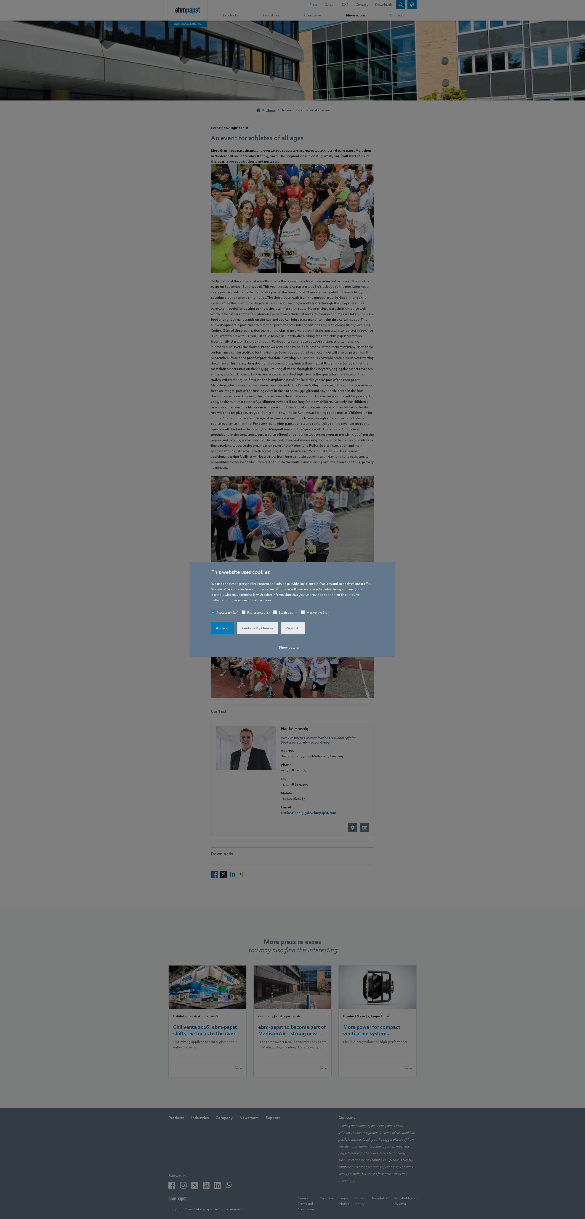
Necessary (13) (227, 612)
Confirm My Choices (257, 628)
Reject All (293, 628)
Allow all (222, 628)
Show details (289, 647)
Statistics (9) (288, 612)
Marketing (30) (317, 612)
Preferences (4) (258, 612)
